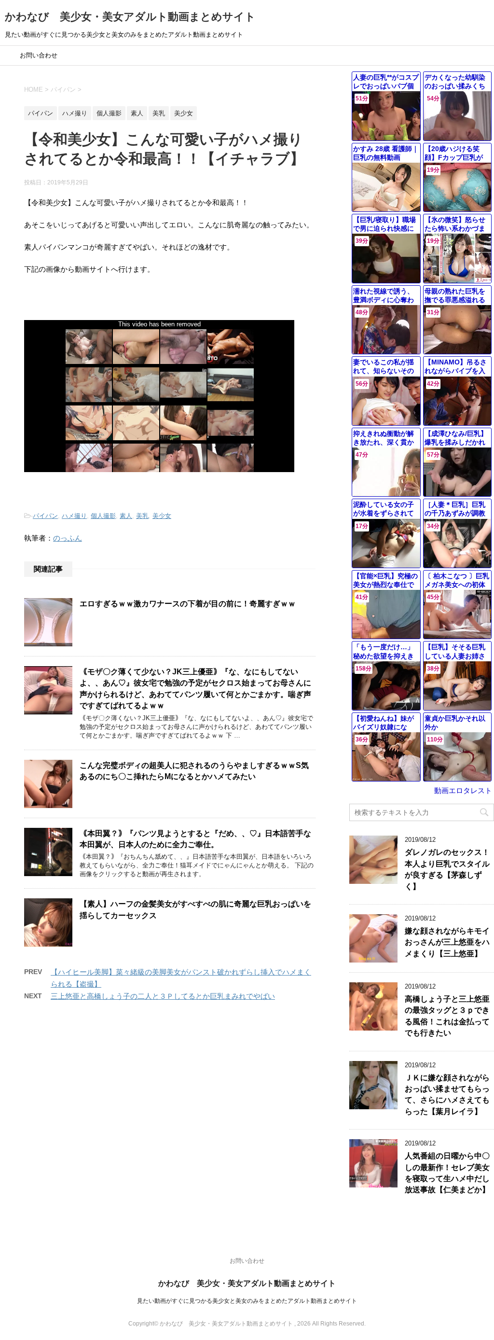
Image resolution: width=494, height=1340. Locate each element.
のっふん (67, 538)
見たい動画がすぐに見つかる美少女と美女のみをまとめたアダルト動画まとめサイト (247, 1301)
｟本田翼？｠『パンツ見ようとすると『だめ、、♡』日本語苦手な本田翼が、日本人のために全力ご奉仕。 (195, 839)
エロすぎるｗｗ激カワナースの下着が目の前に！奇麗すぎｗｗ (188, 604)
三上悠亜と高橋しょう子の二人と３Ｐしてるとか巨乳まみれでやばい (163, 996)
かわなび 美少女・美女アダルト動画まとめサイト (130, 17)
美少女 (161, 515)
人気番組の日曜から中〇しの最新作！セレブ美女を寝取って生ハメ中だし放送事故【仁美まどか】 (447, 1173)
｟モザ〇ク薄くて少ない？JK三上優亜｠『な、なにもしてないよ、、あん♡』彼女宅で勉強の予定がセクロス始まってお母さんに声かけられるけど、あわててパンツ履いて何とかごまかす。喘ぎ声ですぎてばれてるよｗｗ (195, 689)
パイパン (45, 515)
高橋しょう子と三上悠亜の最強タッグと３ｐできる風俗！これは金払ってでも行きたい (447, 1016)
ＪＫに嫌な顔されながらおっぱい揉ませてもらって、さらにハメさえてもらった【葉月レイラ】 (447, 1095)
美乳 (142, 515)
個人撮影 (103, 515)
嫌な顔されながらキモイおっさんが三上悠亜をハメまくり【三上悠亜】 (447, 942)
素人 (126, 515)
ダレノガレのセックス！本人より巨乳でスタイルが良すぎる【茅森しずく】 (447, 869)
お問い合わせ (38, 55)
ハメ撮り (74, 515)
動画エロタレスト (463, 790)
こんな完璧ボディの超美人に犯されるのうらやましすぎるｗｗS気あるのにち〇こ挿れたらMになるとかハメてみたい (194, 771)
